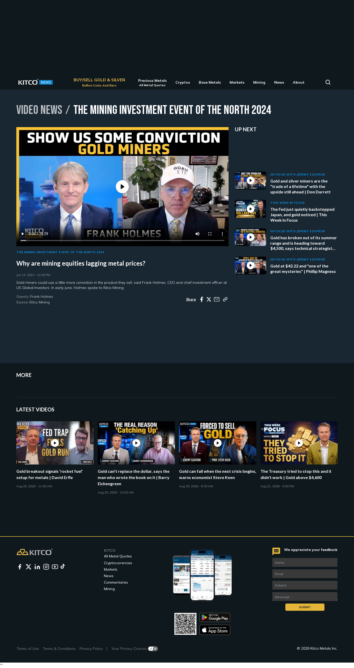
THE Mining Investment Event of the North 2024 (60, 252)
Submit (305, 607)
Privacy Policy (91, 648)
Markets (110, 569)
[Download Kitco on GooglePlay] (215, 617)
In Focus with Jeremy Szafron (297, 174)
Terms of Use (28, 648)
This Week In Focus (287, 203)
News (109, 575)
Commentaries (116, 582)
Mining (109, 588)
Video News (39, 109)
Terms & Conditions (59, 648)
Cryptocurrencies (118, 563)
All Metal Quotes (118, 556)
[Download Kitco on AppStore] (215, 630)
